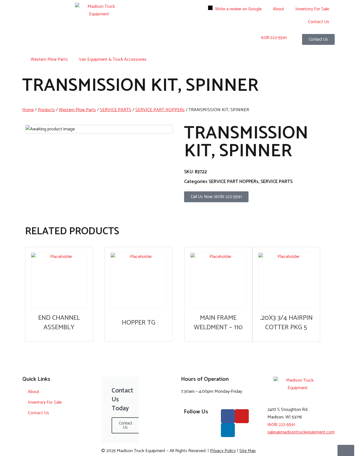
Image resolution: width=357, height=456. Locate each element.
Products (46, 110)
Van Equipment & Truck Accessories (112, 59)
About (278, 9)
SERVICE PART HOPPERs (160, 110)
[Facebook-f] (228, 416)
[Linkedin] (228, 430)
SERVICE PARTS (115, 110)
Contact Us (318, 22)
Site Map (247, 451)
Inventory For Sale (312, 9)
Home (28, 110)
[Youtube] (242, 416)
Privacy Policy (223, 451)
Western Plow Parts (49, 59)
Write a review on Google (238, 9)
